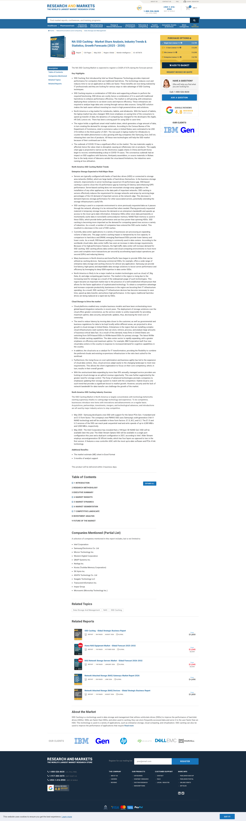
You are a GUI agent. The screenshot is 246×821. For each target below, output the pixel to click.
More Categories (184, 26)
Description (53, 68)
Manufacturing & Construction (96, 26)
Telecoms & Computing (143, 26)
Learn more (67, 816)
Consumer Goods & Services (169, 26)
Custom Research (141, 782)
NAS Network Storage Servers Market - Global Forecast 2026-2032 (113, 661)
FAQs (159, 779)
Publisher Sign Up (187, 776)
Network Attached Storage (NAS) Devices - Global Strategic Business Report (117, 690)
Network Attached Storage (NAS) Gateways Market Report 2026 (112, 675)
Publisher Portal (186, 779)
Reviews (114, 782)
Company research (141, 779)
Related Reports (55, 84)
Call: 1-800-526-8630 (179, 92)
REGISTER (185, 761)
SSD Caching (116, 610)
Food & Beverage (155, 26)
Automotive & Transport (130, 26)
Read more (129, 726)
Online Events (185, 782)
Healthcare (52, 26)
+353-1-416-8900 (169, 8)
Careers (114, 779)
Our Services (195, 26)
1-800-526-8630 (151, 11)
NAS (105, 610)
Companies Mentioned (57, 76)
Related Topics (54, 80)
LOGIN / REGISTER (193, 1)
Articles (183, 786)
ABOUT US (154, 1)
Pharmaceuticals (67, 26)
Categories (138, 776)
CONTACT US (166, 1)
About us (114, 776)
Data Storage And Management (86, 610)
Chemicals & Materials (82, 26)
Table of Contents (55, 72)
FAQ (177, 1)
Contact (160, 776)
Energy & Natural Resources (114, 26)
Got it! (227, 817)
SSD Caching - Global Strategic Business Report (105, 631)
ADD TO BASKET (179, 65)
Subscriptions (139, 786)
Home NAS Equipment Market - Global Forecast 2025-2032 (110, 646)
